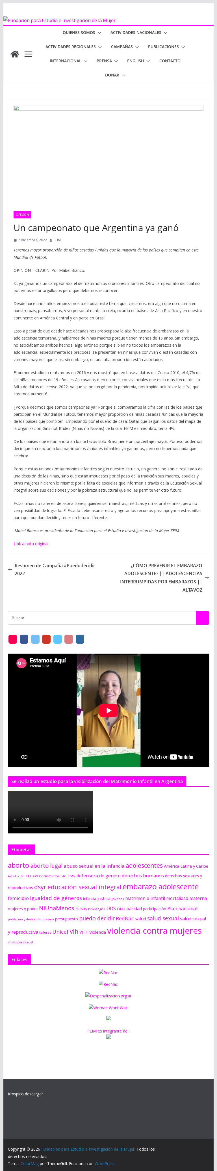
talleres (45, 932)
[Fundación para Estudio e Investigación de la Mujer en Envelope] (12, 639)
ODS (111, 908)
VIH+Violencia (92, 932)
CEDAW (32, 876)
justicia (103, 898)
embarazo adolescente (161, 886)
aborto (18, 865)
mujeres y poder (23, 908)
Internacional (65, 60)
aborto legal (46, 865)
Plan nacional (182, 908)
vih (74, 931)
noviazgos (96, 908)
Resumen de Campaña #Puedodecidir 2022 (55, 569)
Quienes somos (79, 32)
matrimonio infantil (145, 898)
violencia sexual (20, 942)
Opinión (22, 215)
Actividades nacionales (135, 32)
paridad (134, 908)
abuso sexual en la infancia (94, 866)
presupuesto (66, 919)
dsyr (40, 887)
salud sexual (163, 918)
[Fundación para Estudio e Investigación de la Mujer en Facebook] (24, 639)
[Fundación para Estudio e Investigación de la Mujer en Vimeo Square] (57, 639)
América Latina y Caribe (186, 866)
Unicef (60, 931)
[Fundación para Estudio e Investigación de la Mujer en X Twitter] (35, 639)
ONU (121, 908)
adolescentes (144, 865)
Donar (112, 75)
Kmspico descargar (25, 1094)
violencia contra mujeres (154, 930)
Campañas (122, 46)
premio (48, 919)
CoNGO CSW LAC (52, 876)
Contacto (170, 60)
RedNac (125, 918)
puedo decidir (97, 918)
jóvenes (118, 899)
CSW (71, 875)
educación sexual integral (84, 887)
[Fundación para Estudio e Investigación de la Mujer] (59, 20)
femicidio (18, 898)
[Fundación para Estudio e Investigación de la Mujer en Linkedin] (80, 639)
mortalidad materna (186, 898)
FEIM (57, 240)
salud (140, 919)
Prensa (104, 60)
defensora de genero (99, 876)
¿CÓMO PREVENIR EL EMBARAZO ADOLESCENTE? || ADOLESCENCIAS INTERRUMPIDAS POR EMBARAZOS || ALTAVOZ (161, 577)
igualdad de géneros (56, 897)
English (135, 60)
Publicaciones (163, 46)
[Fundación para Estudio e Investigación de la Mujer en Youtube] (46, 639)
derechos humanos (143, 875)
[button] (98, 33)
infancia (89, 898)
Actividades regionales (70, 46)
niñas (81, 908)
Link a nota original (31, 543)
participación (154, 908)
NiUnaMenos (56, 908)
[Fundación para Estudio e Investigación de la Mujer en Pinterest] (68, 639)
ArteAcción (16, 876)
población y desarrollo (24, 919)
